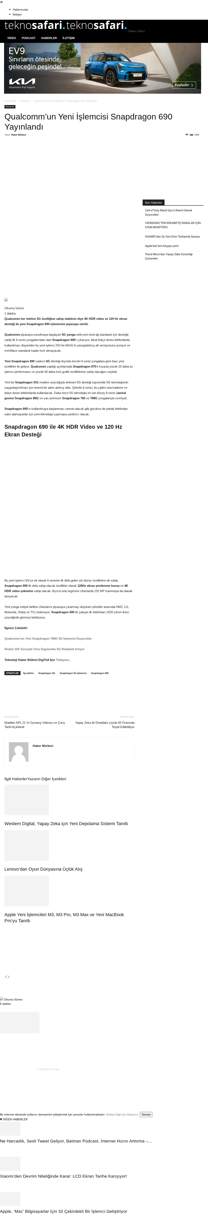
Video (11, 38)
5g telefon (28, 673)
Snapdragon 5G (46, 673)
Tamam (146, 1114)
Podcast (29, 38)
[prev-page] (5, 977)
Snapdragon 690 (99, 673)
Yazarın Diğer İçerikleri (46, 779)
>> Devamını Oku (48, 1069)
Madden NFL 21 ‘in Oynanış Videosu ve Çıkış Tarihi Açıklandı (34, 725)
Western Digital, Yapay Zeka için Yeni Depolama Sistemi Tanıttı (66, 823)
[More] (81, 151)
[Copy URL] (71, 151)
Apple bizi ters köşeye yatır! (162, 245)
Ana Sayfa (10, 101)
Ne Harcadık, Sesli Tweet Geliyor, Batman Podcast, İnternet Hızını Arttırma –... (76, 1141)
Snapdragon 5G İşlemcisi (73, 673)
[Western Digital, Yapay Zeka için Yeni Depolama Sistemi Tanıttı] (69, 800)
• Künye (149, 1081)
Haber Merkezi (18, 134)
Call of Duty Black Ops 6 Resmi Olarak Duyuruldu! (168, 212)
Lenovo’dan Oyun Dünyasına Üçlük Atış (43, 869)
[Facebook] (34, 151)
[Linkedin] (62, 151)
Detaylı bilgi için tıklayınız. (122, 1114)
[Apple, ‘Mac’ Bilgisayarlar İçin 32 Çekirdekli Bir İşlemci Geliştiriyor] (104, 1199)
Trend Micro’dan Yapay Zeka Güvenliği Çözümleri (169, 256)
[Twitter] (43, 151)
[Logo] (35, 31)
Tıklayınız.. (63, 660)
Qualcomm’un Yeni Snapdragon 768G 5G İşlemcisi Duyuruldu (48, 638)
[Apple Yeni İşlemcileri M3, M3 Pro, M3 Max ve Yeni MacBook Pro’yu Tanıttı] (69, 891)
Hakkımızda (20, 9)
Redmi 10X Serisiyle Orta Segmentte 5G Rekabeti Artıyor (44, 649)
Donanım (25, 101)
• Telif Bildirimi (183, 1081)
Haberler (49, 38)
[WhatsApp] (53, 151)
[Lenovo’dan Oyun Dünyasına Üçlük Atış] (69, 845)
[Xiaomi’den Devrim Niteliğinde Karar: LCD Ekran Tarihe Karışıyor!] (104, 1164)
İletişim (17, 14)
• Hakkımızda (164, 1081)
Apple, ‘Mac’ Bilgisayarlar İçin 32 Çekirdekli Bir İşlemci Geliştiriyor (64, 1211)
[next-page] (8, 977)
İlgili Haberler (15, 779)
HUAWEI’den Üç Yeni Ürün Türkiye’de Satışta (172, 236)
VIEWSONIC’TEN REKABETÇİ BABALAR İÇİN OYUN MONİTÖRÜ (173, 225)
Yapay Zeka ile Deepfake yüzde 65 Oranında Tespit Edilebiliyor (104, 725)
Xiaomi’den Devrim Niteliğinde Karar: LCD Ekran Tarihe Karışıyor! (63, 1176)
